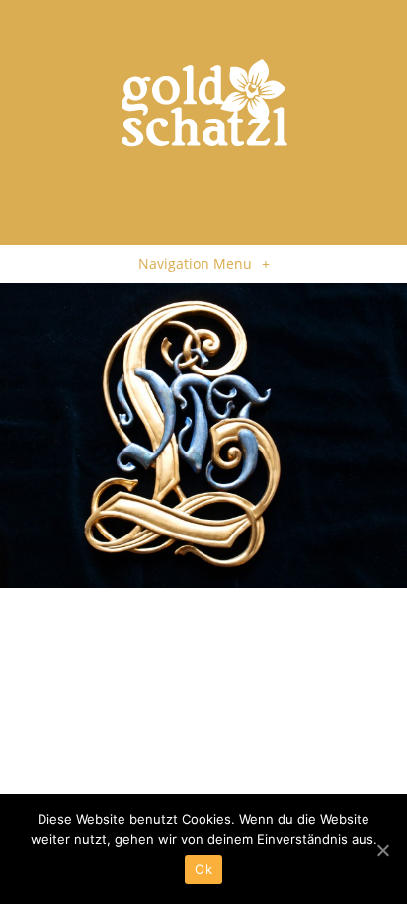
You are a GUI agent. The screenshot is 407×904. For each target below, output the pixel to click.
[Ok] (382, 850)
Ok (203, 869)
